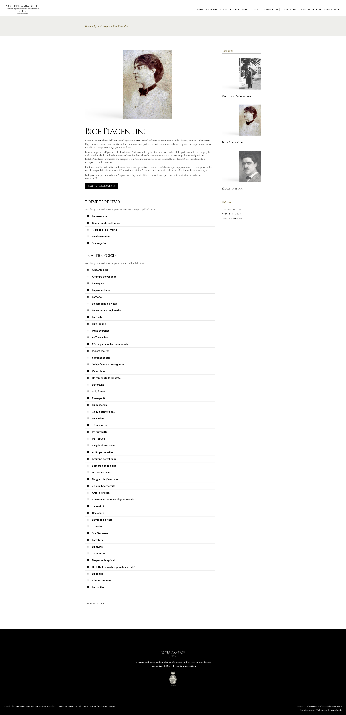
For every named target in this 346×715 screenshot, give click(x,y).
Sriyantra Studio (335, 710)
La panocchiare (101, 290)
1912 (91, 162)
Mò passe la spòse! (103, 560)
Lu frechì (97, 317)
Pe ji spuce (98, 438)
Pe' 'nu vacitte (100, 337)
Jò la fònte (98, 553)
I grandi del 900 (102, 26)
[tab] (150, 216)
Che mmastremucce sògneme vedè (113, 499)
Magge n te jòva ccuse (105, 479)
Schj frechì (98, 391)
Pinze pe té (98, 398)
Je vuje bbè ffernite (103, 486)
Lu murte (97, 546)
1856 (138, 140)
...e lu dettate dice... (103, 411)
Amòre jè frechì (101, 492)
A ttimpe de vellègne (104, 276)
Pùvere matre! (100, 351)
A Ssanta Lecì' (100, 269)
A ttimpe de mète (102, 452)
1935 (113, 147)
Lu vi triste (98, 418)
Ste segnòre (99, 243)
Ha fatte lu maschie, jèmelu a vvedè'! (113, 567)
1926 (161, 166)
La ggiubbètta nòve (103, 445)
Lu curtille (98, 587)
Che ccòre (98, 513)
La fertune (98, 384)
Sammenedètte (101, 357)
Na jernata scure (101, 472)
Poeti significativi (233, 218)
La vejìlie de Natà (102, 519)
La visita (97, 296)
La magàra (98, 283)
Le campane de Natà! (104, 303)
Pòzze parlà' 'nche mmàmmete (110, 344)
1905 (91, 175)
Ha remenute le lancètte (106, 378)
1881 (91, 147)
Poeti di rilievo (231, 214)
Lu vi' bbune (99, 323)
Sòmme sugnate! (102, 580)
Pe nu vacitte (99, 432)
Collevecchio (203, 140)
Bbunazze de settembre (106, 223)
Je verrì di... (99, 506)
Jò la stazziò (99, 425)
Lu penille (98, 573)
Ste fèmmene (100, 533)
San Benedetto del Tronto (106, 140)
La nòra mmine (101, 236)
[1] (96, 178)
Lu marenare (99, 216)
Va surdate (98, 371)
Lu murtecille (100, 405)
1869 (193, 155)
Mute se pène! (100, 330)
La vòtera (97, 540)
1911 (192, 158)
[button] (101, 186)
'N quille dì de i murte (104, 229)
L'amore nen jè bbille (104, 465)
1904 (152, 166)
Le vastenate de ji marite (106, 310)
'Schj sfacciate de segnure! (108, 364)
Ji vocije (97, 526)
